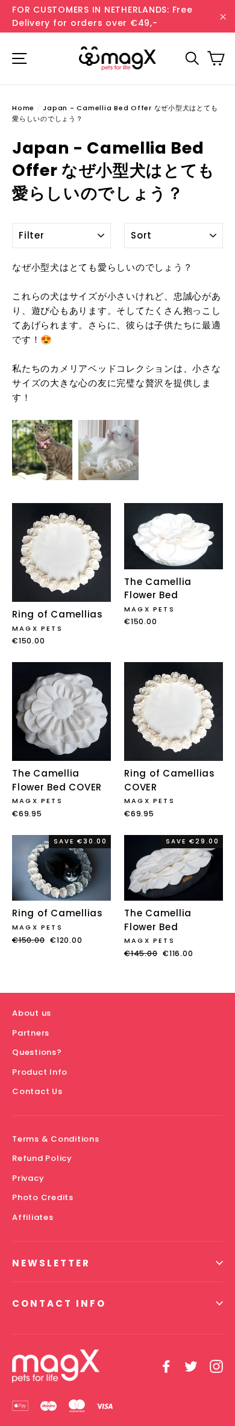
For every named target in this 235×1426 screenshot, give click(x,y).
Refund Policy (42, 1158)
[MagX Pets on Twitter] (191, 1366)
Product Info (39, 1072)
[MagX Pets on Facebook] (166, 1366)
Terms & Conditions (55, 1139)
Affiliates (33, 1217)
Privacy (28, 1178)
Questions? (37, 1052)
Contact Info (59, 1303)
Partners (30, 1033)
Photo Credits (43, 1197)
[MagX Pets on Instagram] (216, 1366)
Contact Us (37, 1091)
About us (31, 1013)
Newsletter (51, 1263)
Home (23, 108)
